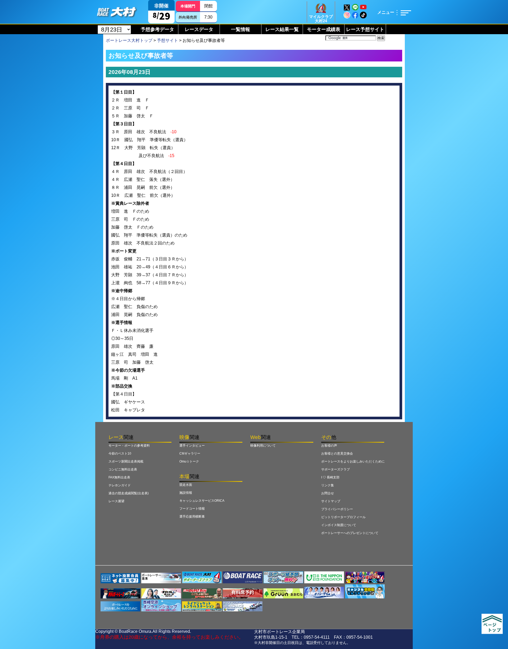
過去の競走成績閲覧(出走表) (128, 493)
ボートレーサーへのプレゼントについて (349, 533)
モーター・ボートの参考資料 (129, 445)
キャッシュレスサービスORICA (201, 501)
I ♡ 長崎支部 (330, 477)
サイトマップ (330, 501)
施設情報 (185, 493)
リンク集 (327, 485)
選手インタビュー (192, 445)
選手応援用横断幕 (192, 516)
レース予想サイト (365, 29)
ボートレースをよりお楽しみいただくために (353, 461)
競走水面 (185, 485)
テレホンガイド (119, 485)
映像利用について (263, 445)
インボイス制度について (338, 525)
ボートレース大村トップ (129, 40)
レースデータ (199, 29)
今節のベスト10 (119, 453)
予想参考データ (157, 29)
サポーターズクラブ (335, 469)
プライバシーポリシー (337, 509)
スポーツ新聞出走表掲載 (125, 461)
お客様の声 (329, 445)
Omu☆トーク (189, 461)
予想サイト (167, 40)
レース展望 (116, 501)
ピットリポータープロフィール (343, 517)
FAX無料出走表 (119, 477)
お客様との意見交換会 (337, 453)
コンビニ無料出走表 (122, 469)
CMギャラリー (189, 453)
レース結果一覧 (282, 29)
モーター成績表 (323, 29)
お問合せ (327, 493)
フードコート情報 (192, 508)
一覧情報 (240, 29)
